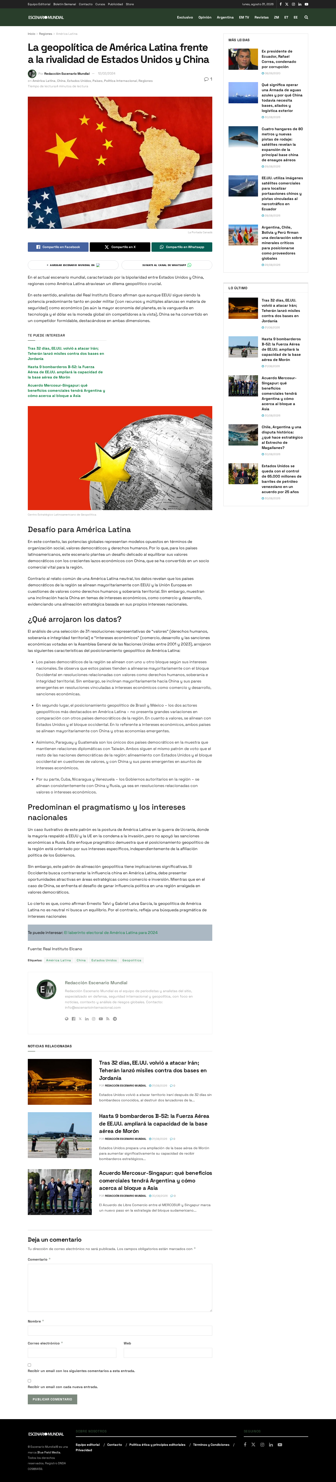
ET (286, 17)
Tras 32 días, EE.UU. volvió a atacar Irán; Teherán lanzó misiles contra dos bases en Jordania (66, 353)
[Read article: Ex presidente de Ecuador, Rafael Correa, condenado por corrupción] (243, 59)
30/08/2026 (159, 1195)
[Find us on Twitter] (287, 4)
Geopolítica (131, 960)
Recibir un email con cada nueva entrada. (63, 1387)
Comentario (39, 1259)
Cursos (100, 4)
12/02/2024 (106, 73)
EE (296, 17)
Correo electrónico (45, 1343)
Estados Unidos (79, 81)
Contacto (85, 4)
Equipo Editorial (39, 4)
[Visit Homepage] (46, 17)
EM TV (244, 17)
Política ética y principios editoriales (157, 1445)
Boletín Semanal (64, 4)
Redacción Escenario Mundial (67, 73)
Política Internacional (120, 81)
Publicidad (115, 4)
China (61, 81)
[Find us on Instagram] (293, 4)
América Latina (66, 34)
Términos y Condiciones (211, 1445)
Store (130, 4)
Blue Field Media (48, 1452)
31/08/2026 (159, 1085)
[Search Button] (306, 17)
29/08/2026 (272, 166)
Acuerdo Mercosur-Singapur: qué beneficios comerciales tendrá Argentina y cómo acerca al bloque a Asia (66, 390)
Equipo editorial (88, 1445)
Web (127, 1343)
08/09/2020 (272, 73)
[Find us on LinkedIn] (299, 4)
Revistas (262, 17)
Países (97, 81)
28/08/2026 (272, 215)
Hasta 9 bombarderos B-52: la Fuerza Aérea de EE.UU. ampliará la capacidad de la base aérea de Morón (65, 371)
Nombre (36, 1321)
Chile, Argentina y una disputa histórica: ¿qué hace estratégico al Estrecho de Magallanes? (282, 437)
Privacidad (84, 1450)
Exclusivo (185, 17)
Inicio (31, 34)
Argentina (225, 17)
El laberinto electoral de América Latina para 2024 (111, 932)
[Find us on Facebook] (281, 4)
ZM (276, 17)
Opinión (205, 17)
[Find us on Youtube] (306, 4)
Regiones (45, 34)
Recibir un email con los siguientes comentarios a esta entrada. (81, 1371)
